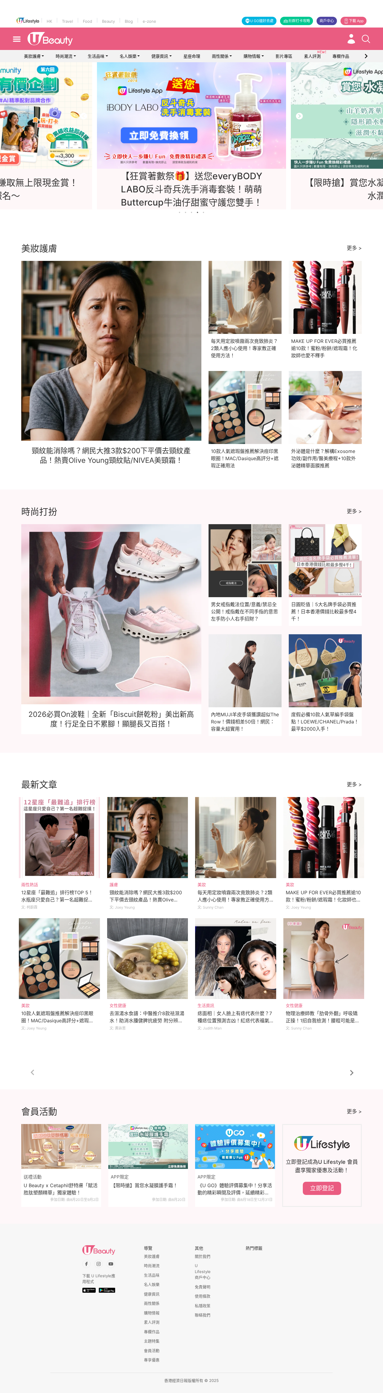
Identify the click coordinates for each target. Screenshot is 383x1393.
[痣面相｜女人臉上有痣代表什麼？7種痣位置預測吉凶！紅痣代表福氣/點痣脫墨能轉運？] (235, 958)
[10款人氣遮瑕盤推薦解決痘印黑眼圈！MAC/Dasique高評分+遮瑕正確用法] (59, 958)
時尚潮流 (64, 56)
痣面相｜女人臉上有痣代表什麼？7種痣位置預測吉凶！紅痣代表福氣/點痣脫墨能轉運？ (234, 1020)
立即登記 (322, 1188)
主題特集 (151, 1341)
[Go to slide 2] (185, 212)
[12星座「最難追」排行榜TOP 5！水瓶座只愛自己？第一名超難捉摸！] (59, 837)
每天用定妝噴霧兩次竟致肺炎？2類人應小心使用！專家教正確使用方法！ (244, 348)
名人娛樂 (128, 56)
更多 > (354, 248)
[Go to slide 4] (197, 212)
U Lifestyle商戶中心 (203, 1271)
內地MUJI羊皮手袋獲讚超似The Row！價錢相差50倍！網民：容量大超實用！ (245, 721)
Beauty (108, 21)
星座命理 (191, 56)
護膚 (114, 884)
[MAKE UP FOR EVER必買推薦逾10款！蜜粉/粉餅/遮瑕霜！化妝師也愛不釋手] (323, 837)
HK (49, 21)
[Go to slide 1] (179, 212)
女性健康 (118, 1005)
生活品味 (96, 56)
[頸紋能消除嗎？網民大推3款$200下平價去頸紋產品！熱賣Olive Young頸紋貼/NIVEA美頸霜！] (147, 837)
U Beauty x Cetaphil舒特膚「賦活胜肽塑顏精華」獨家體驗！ (61, 1189)
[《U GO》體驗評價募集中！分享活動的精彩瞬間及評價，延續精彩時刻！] (235, 1146)
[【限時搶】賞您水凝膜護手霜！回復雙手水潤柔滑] (191, 115)
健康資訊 (159, 56)
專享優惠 (151, 1359)
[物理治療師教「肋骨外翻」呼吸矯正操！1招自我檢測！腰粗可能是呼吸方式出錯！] (323, 958)
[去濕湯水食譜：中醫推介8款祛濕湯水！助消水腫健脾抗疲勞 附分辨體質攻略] (147, 958)
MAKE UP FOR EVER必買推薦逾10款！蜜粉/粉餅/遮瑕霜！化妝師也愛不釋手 (324, 348)
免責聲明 (202, 1286)
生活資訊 (205, 1005)
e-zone (149, 21)
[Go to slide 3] (191, 212)
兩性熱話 (29, 884)
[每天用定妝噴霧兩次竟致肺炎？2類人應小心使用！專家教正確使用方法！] (235, 837)
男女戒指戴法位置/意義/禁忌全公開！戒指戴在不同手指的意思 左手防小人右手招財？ (244, 611)
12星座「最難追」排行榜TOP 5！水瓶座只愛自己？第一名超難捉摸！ (57, 899)
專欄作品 (151, 1331)
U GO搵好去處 (261, 21)
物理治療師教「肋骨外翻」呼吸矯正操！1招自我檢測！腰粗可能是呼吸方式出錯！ (323, 1020)
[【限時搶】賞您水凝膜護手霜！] (148, 1146)
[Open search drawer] (366, 39)
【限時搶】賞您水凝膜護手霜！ (144, 1185)
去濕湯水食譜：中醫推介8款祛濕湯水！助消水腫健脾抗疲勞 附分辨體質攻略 (147, 1020)
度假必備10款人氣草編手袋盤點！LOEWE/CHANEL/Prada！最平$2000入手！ (325, 721)
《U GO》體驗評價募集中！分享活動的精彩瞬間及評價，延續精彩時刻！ (234, 1189)
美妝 (201, 884)
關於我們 (202, 1256)
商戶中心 (327, 21)
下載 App (356, 21)
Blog (129, 21)
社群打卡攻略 (299, 21)
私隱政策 (202, 1305)
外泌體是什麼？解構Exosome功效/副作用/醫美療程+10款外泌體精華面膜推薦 (323, 458)
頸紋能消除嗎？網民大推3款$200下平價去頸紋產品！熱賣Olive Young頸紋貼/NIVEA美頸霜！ (146, 899)
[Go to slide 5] (203, 212)
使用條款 (202, 1296)
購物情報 (252, 56)
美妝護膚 (32, 56)
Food (87, 21)
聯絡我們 (202, 1315)
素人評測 (151, 1322)
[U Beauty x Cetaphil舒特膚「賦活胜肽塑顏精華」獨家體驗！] (61, 1146)
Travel (67, 21)
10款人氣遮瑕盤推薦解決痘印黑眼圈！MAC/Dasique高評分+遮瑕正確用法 (245, 458)
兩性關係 (220, 56)
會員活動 (151, 1350)
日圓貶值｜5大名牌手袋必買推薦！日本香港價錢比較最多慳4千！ (323, 611)
